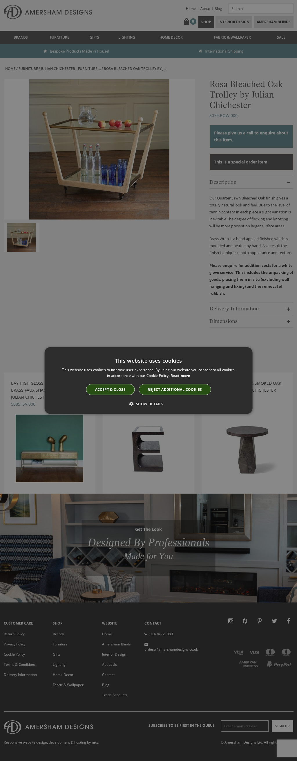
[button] (148, 404)
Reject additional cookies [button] (175, 389)
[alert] (148, 380)
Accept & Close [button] (110, 389)
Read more (180, 375)
